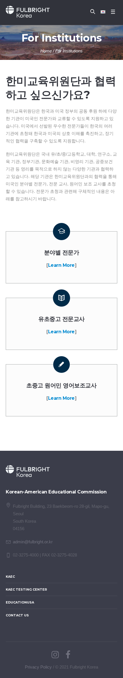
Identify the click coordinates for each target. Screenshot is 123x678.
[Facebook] (68, 655)
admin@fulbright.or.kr (33, 541)
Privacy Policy (38, 667)
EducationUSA (20, 602)
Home (46, 50)
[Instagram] (55, 655)
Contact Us (17, 615)
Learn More (61, 265)
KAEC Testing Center (26, 589)
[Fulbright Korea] (28, 12)
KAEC (10, 577)
